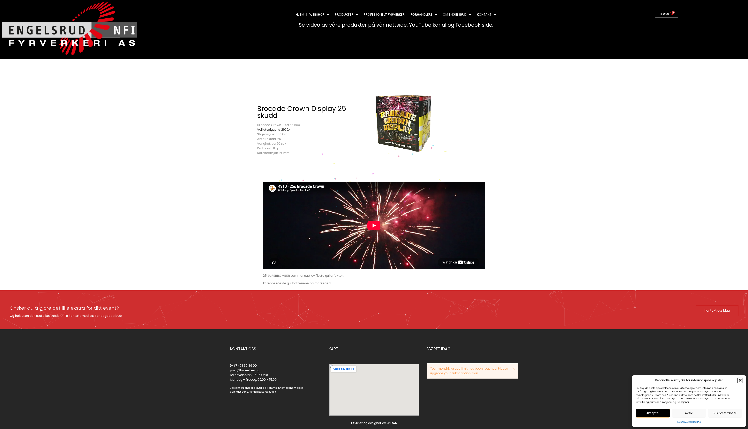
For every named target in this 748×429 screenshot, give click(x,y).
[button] (740, 380)
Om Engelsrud (455, 14)
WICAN (392, 423)
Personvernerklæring (689, 422)
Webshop (317, 14)
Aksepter (653, 413)
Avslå (689, 413)
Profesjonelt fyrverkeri (384, 14)
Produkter (344, 14)
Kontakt (484, 14)
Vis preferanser (725, 413)
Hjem (300, 14)
